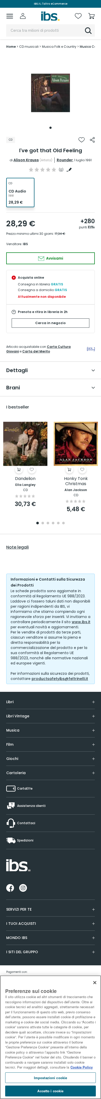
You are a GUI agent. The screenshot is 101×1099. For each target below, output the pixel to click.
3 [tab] (48, 523)
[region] (50, 1037)
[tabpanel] (50, 93)
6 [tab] (63, 523)
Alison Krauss (26, 160)
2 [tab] (43, 523)
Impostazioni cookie (50, 1077)
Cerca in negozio (50, 322)
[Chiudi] (94, 982)
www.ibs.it (81, 621)
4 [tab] (53, 523)
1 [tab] (50, 128)
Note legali (17, 547)
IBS (25, 244)
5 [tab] (58, 523)
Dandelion (25, 479)
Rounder (65, 160)
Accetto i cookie (50, 1090)
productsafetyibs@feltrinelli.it (60, 678)
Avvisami (54, 258)
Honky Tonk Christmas (76, 481)
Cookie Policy (81, 1067)
